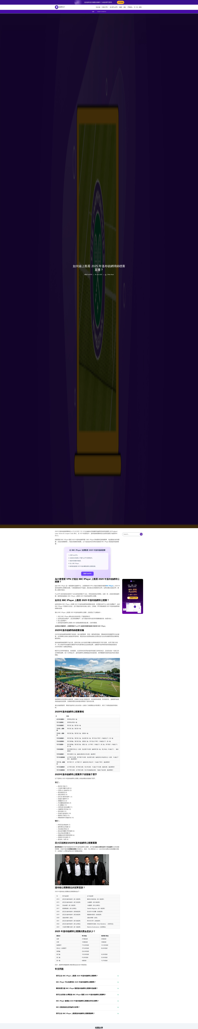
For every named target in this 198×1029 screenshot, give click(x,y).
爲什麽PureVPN (113, 7)
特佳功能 (98, 7)
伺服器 (120, 7)
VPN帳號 (130, 7)
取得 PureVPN (87, 573)
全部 (93, 11)
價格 (125, 7)
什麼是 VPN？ (105, 7)
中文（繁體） (139, 7)
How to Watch (101, 11)
